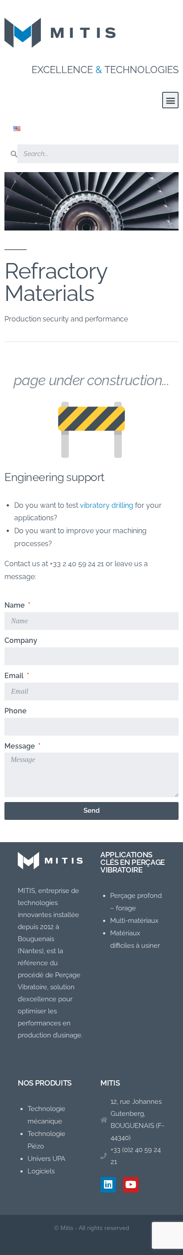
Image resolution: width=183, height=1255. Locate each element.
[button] (170, 100)
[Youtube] (131, 1185)
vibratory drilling (106, 505)
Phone (15, 711)
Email (14, 675)
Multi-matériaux (134, 921)
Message (20, 746)
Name (15, 605)
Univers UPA (46, 1159)
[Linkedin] (108, 1185)
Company (20, 640)
